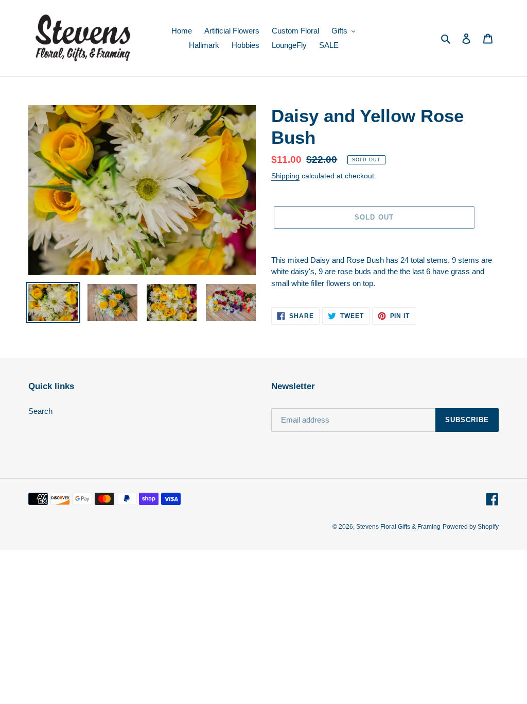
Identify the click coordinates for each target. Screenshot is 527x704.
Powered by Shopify (471, 526)
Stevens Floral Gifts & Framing (398, 526)
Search (40, 411)
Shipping (285, 176)
